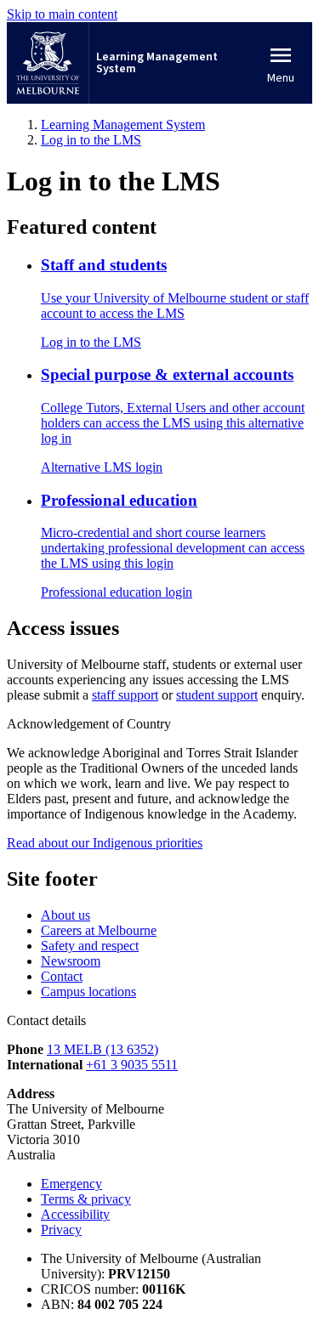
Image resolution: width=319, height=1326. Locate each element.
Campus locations (88, 991)
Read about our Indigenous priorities (104, 843)
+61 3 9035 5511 (132, 1064)
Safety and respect (90, 945)
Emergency (71, 1183)
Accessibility (75, 1214)
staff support (125, 695)
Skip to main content (62, 14)
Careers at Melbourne (99, 930)
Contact (62, 976)
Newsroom (70, 961)
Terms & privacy (86, 1199)
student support (217, 695)
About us (65, 915)
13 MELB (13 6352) (102, 1049)
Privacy (61, 1229)
